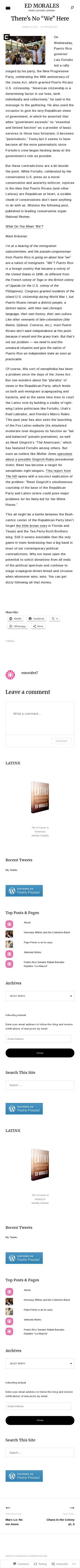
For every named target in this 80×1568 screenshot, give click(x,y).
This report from (58, 471)
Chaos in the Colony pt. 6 (60, 1519)
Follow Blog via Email (16, 1015)
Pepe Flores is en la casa (38, 942)
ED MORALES (41, 5)
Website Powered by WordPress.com (26, 1556)
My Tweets (11, 870)
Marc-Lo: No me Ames (14, 1519)
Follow (40, 1053)
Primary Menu (8, 8)
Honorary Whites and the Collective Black (47, 932)
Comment (61, 740)
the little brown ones (31, 526)
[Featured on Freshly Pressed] (24, 895)
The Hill (11, 476)
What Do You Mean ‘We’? (24, 226)
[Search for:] (40, 1085)
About (27, 922)
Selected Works (32, 952)
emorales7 (51, 27)
